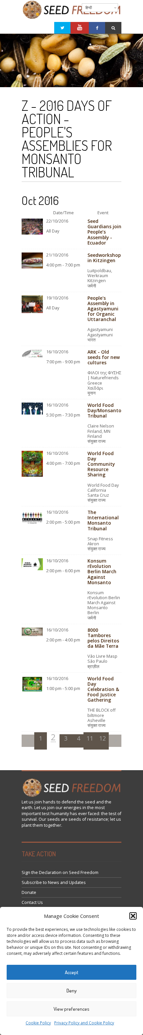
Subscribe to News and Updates (54, 882)
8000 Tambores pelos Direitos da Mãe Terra (103, 638)
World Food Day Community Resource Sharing (101, 464)
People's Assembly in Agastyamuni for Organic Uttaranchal (102, 309)
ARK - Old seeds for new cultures (103, 357)
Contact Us (32, 902)
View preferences (71, 1009)
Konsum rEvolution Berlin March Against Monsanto (101, 572)
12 (102, 738)
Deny (72, 990)
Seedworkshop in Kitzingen (104, 257)
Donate (29, 892)
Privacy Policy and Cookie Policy (84, 1023)
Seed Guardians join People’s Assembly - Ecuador (104, 232)
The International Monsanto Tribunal (103, 520)
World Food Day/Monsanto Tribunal (104, 410)
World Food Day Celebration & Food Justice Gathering (103, 689)
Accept (71, 972)
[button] (133, 916)
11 (89, 738)
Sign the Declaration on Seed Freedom (60, 872)
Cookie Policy (38, 1023)
